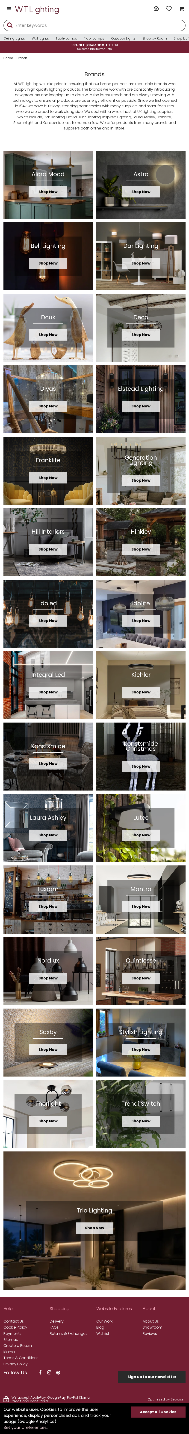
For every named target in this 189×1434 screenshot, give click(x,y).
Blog (100, 1327)
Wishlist (102, 1334)
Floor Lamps (94, 38)
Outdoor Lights (123, 38)
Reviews (150, 1334)
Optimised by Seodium (167, 1399)
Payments (12, 1334)
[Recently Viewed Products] (156, 9)
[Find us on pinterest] (58, 1372)
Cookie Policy (15, 1327)
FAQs (54, 1327)
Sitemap (10, 1340)
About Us (151, 1321)
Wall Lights (40, 38)
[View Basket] (180, 9)
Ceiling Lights (14, 38)
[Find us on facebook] (40, 1372)
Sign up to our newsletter (151, 1376)
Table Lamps (66, 38)
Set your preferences (25, 1427)
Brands (22, 58)
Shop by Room (154, 38)
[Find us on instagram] (49, 1372)
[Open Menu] (8, 9)
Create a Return (17, 1346)
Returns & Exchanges (68, 1334)
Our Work (104, 1321)
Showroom (152, 1327)
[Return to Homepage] (37, 9)
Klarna (9, 1352)
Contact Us (13, 1321)
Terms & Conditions (20, 1358)
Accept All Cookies (158, 1412)
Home (8, 58)
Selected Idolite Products (94, 47)
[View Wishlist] (168, 9)
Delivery (57, 1321)
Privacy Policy (15, 1364)
